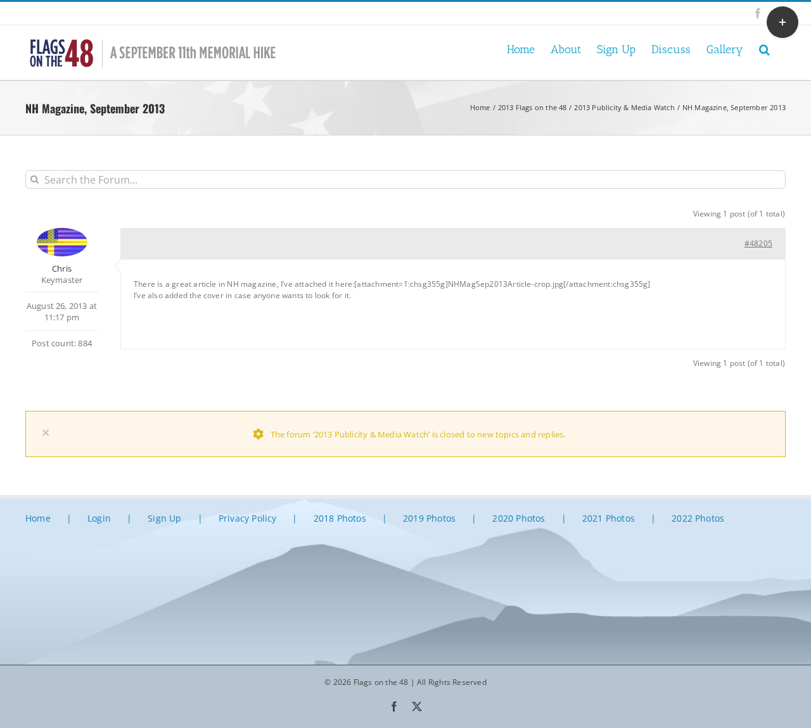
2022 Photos (698, 518)
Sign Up (164, 518)
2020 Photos (518, 518)
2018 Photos (340, 518)
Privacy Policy (248, 518)
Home (38, 518)
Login (99, 518)
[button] (764, 48)
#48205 (758, 243)
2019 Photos (429, 518)
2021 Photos (608, 518)
